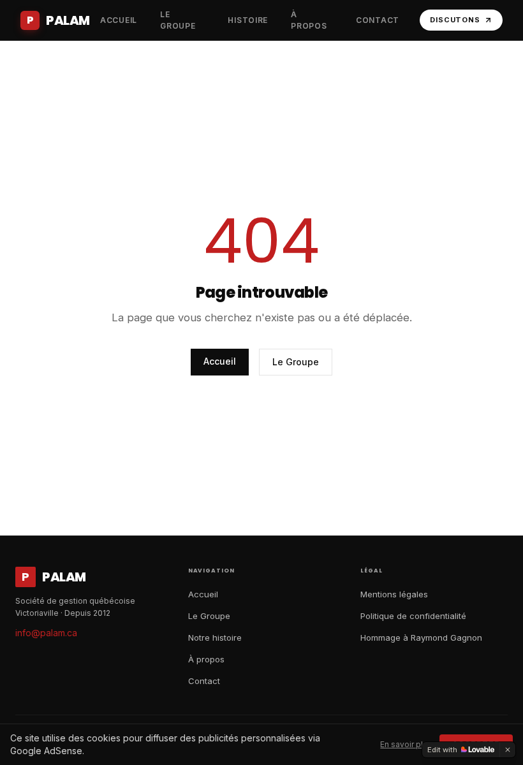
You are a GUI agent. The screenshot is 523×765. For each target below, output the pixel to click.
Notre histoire (215, 637)
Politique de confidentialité (413, 616)
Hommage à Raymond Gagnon (421, 637)
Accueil (219, 361)
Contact (204, 681)
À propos (206, 659)
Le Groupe (295, 361)
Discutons (455, 19)
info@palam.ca (46, 632)
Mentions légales (394, 594)
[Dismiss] (507, 749)
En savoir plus (406, 744)
